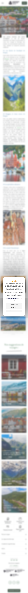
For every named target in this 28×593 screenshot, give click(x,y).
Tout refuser (14, 307)
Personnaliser (14, 310)
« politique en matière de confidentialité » (14, 297)
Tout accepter (14, 304)
